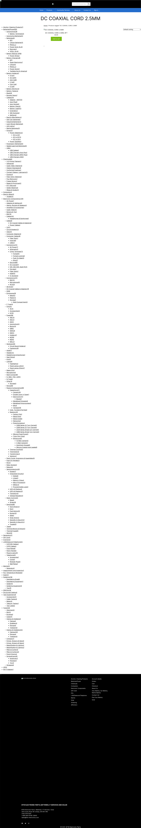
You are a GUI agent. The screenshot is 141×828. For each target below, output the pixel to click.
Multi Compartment (20, 302)
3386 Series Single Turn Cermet (27, 432)
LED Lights (11, 126)
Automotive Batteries (15, 36)
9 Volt (12, 75)
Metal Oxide (17, 419)
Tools (6, 608)
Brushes (10, 614)
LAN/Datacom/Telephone (13, 542)
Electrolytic (18, 397)
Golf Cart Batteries (13, 119)
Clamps (13, 621)
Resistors (14, 412)
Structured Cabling (10, 592)
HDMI (12, 273)
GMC (12, 333)
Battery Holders (13, 73)
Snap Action (14, 518)
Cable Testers (12, 599)
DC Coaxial (14, 265)
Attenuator (14, 249)
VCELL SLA (14, 51)
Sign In (96, 10)
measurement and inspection (13, 570)
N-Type (10, 379)
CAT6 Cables (11, 546)
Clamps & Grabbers (14, 619)
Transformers (15, 454)
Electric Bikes (8, 194)
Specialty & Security (17, 520)
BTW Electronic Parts (73, 827)
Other (9, 381)
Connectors (12, 245)
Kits (9, 359)
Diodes (13, 471)
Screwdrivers (12, 656)
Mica (15, 405)
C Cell (12, 82)
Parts (10, 386)
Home (41, 10)
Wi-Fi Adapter (8, 669)
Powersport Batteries (15, 144)
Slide (12, 515)
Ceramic (17, 392)
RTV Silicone (11, 185)
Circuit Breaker (13, 229)
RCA (12, 284)
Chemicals (7, 159)
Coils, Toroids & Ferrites (18, 410)
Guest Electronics (16, 62)
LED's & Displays (16, 489)
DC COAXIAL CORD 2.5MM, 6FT (56, 33)
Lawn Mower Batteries (15, 124)
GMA (12, 331)
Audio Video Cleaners (14, 166)
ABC (12, 317)
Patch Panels (11, 551)
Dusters (10, 174)
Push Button (15, 511)
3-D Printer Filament (14, 161)
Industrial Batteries (14, 122)
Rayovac (13, 49)
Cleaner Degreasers (14, 168)
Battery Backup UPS (14, 53)
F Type (10, 304)
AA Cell (13, 78)
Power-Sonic (15, 69)
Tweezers (13, 628)
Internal (13, 240)
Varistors (13, 456)
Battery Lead (15, 108)
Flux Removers (12, 179)
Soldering (7, 577)
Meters (9, 601)
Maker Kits (11, 370)
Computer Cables (13, 236)
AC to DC (17, 137)
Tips (9, 588)
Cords (12, 559)
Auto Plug (13, 102)
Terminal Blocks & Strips (16, 529)
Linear (15, 478)
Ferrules (13, 269)
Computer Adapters (14, 234)
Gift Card (6, 537)
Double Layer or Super (21, 394)
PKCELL (13, 45)
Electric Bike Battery (14, 117)
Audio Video (12, 210)
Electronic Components (13, 199)
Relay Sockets (12, 465)
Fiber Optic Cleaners (14, 177)
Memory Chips (18, 480)
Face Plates (11, 548)
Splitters (13, 115)
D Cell (12, 86)
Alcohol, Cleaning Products (13, 27)
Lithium (13, 64)
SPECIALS (7, 590)
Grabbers (13, 623)
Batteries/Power (10, 29)
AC (11, 309)
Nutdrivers (14, 658)
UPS (5, 667)
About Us (77, 10)
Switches (11, 504)
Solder (10, 584)
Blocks (13, 326)
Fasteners (14, 348)
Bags (12, 500)
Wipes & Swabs (13, 190)
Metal (12, 295)
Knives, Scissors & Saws (15, 641)
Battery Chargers (13, 58)
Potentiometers (19, 423)
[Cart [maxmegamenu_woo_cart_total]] (101, 10)
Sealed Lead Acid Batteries (17, 146)
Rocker (13, 513)
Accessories (15, 311)
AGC (12, 320)
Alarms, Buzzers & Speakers (17, 205)
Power (10, 130)
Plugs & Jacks (12, 553)
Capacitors (15, 390)
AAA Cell (13, 80)
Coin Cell (13, 84)
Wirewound (17, 438)
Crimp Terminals (16, 251)
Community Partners (63, 10)
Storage (13, 300)
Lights (9, 361)
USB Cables (14, 150)
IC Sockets (14, 276)
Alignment (10, 610)
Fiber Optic (14, 238)
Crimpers (10, 639)
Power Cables (15, 225)
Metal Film (17, 416)
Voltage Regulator (16, 496)
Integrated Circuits (17, 474)
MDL (12, 342)
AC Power (10, 201)
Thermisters (14, 452)
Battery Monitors (13, 89)
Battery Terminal (17, 34)
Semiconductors (13, 469)
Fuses (10, 315)
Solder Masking (12, 188)
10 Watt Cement (22, 441)
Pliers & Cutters (12, 650)
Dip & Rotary (15, 507)
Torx (12, 663)
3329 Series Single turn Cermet (27, 430)
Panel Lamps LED (17, 366)
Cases (9, 617)
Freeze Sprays (12, 181)
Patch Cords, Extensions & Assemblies (21, 458)
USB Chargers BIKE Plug (18, 155)
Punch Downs (12, 654)
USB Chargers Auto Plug (18, 152)
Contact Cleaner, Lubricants (17, 172)
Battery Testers (12, 91)
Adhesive (10, 163)
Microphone (15, 282)
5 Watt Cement (22, 443)
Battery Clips (15, 106)
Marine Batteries (13, 128)
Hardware (11, 344)
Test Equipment (9, 595)
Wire (9, 533)
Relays (10, 467)
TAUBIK (10, 196)
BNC (9, 214)
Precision (13, 661)
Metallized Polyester (20, 401)
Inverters (6, 540)
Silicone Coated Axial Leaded (26, 447)
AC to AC (16, 135)
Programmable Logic (20, 487)
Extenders (14, 111)
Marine (6, 566)
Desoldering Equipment (15, 581)
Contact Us (87, 10)
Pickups (13, 625)
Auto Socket (14, 104)
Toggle (13, 524)
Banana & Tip (12, 212)
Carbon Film (17, 414)
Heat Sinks (11, 357)
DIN (8, 291)
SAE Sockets (14, 113)
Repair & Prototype (14, 183)
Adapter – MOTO (16, 100)
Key (11, 509)
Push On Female (13, 460)
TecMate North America (18, 71)
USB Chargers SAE (17, 157)
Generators (7, 535)
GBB (12, 328)
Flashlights (14, 364)
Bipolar (19, 399)
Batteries (11, 38)
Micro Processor (19, 482)
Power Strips (15, 56)
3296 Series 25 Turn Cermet (26, 425)
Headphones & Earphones (19, 218)
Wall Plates (14, 564)
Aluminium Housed (23, 445)
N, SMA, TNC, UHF (13, 377)
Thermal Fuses (12, 531)
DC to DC (17, 139)
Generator (10, 568)
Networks (17, 421)
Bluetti (9, 93)
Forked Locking (19, 256)
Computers (7, 192)
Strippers (10, 665)
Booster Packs (12, 95)
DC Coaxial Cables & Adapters (20, 223)
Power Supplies (15, 141)
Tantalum (17, 408)
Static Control (12, 498)
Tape (9, 526)
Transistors (14, 493)
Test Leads (11, 606)
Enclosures (11, 293)
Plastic (13, 298)
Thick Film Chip (19, 436)
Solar (6, 575)
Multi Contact (12, 375)
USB (8, 148)
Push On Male (18, 258)
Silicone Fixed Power (20, 434)
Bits (9, 612)
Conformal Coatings (14, 170)
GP (11, 40)
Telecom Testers (13, 603)
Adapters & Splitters (14, 203)
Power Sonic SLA (16, 47)
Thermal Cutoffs (16, 449)
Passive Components (15, 388)
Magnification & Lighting (15, 645)
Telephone (11, 555)
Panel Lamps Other (17, 368)
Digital (15, 476)
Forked (16, 254)
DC (11, 313)
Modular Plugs (15, 562)
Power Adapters (16, 133)
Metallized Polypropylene (22, 403)
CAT (8, 227)
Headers (10, 353)
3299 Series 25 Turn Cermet (26, 427)
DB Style (13, 262)
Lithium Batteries (16, 42)
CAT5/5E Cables (13, 544)
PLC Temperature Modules (12, 573)
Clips (9, 232)
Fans (9, 306)
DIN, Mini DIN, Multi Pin (18, 267)
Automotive (12, 31)
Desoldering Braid (13, 579)
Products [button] (49, 10)
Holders (13, 335)
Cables (10, 97)
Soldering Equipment (14, 586)
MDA (12, 339)
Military (16, 485)
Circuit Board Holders (17, 346)
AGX (12, 322)
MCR (12, 337)
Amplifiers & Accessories (15, 207)
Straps (13, 502)
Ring (15, 260)
